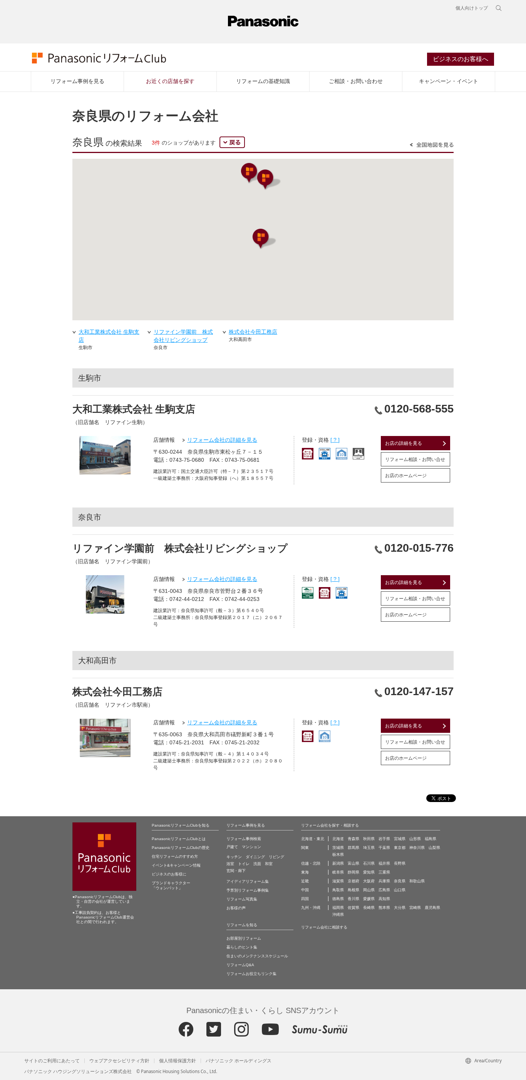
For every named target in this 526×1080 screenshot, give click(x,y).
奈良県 (399, 881)
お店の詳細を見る (403, 443)
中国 (305, 890)
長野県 (399, 863)
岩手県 (384, 839)
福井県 (384, 863)
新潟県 (338, 863)
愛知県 (369, 872)
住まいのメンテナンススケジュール (257, 956)
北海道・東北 (312, 839)
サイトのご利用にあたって (52, 1060)
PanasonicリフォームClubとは (179, 839)
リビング (276, 857)
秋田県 (369, 839)
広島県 (384, 890)
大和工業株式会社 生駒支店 (109, 336)
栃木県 (338, 854)
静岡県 (353, 872)
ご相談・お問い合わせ (356, 81)
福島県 (430, 839)
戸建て (232, 847)
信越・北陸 (310, 863)
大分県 (399, 907)
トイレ (244, 864)
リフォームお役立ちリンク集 (251, 974)
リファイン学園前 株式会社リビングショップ (183, 336)
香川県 (353, 899)
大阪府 (369, 881)
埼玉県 (369, 847)
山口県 (399, 890)
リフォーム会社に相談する (324, 927)
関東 (305, 847)
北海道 (338, 839)
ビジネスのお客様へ (460, 59)
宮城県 (399, 839)
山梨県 (434, 847)
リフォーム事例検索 (243, 839)
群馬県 (353, 847)
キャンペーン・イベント (448, 81)
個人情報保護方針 (177, 1060)
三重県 (384, 872)
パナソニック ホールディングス (238, 1060)
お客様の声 (236, 908)
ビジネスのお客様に (169, 874)
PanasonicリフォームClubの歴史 (180, 847)
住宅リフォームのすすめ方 (175, 856)
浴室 (230, 864)
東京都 (399, 847)
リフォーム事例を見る (77, 81)
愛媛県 (369, 899)
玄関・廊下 (236, 871)
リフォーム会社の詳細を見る (222, 440)
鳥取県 (338, 890)
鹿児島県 (432, 907)
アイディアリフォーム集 (247, 881)
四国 (305, 899)
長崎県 (369, 907)
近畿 (305, 881)
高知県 (384, 899)
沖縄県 (338, 914)
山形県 (415, 839)
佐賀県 (353, 907)
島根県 (353, 890)
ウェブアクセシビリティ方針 (119, 1060)
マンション (251, 847)
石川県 (369, 863)
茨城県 (338, 847)
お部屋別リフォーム (243, 938)
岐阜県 (338, 872)
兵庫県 (384, 881)
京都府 (353, 881)
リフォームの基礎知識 (263, 81)
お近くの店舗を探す (170, 81)
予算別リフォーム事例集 (247, 890)
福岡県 (338, 907)
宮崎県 (415, 907)
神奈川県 (417, 847)
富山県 (353, 863)
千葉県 (384, 847)
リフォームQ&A (240, 965)
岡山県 (369, 890)
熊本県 (384, 907)
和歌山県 (417, 881)
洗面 (257, 864)
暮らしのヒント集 (241, 947)
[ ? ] (335, 440)
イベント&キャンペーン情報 (176, 865)
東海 (305, 872)
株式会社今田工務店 (253, 332)
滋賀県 (338, 881)
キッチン (234, 857)
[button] (252, 173)
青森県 (353, 839)
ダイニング (255, 857)
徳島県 (338, 899)
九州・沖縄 (310, 907)
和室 (269, 864)
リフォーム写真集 (241, 899)
